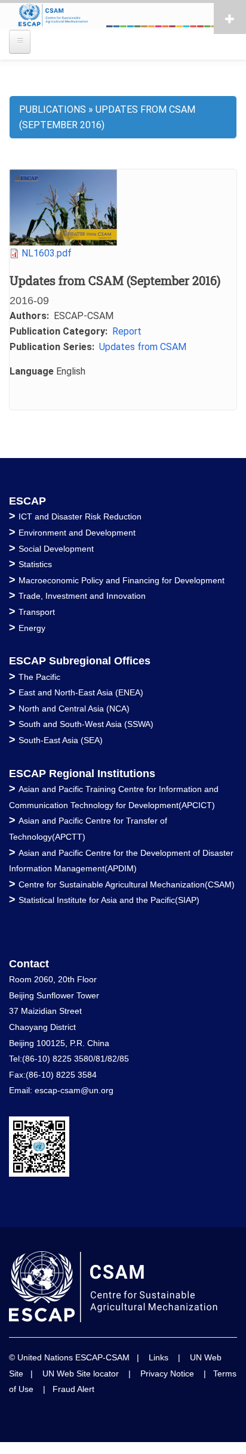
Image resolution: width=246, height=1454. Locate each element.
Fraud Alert (73, 1389)
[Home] (123, 16)
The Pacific (39, 677)
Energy (32, 628)
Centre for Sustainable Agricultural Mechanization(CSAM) (127, 884)
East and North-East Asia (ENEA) (81, 692)
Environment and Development (77, 532)
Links (158, 1357)
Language (32, 371)
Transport (37, 612)
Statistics (35, 564)
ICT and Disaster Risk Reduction (80, 516)
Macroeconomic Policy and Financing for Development (122, 580)
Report (127, 331)
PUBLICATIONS (52, 109)
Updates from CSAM (142, 346)
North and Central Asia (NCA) (74, 708)
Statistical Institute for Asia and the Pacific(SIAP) (109, 900)
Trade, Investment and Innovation (82, 596)
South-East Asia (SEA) (61, 740)
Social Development (56, 548)
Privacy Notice (167, 1373)
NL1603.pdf (46, 253)
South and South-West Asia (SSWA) (86, 724)
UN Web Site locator (80, 1373)
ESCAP (27, 501)
